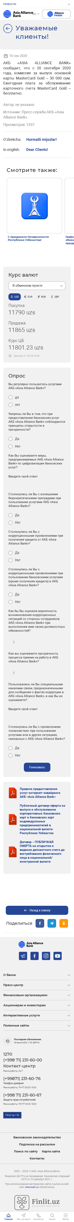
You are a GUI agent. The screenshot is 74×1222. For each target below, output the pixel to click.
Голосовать (37, 767)
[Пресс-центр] (7, 28)
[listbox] (37, 285)
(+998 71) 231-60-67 (22, 1095)
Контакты (37, 1158)
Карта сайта (51, 1151)
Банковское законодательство (37, 1137)
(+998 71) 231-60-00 (22, 1059)
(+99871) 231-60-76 (21, 1078)
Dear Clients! (37, 149)
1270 (7, 1054)
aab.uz (18, 14)
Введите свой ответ (23, 476)
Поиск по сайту (26, 1151)
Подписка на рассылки (37, 1144)
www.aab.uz (32, 1187)
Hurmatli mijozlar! (41, 139)
